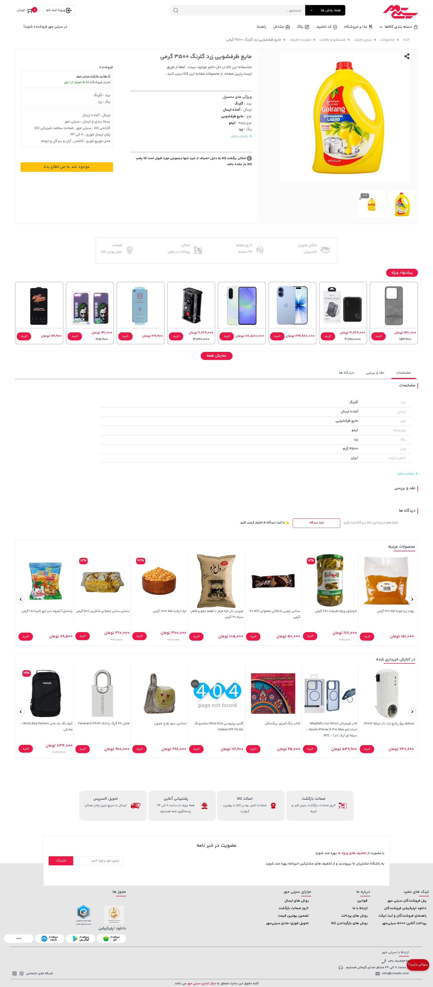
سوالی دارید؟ (418, 964)
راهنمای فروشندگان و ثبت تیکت (402, 916)
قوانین (362, 901)
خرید (378, 336)
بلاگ (300, 27)
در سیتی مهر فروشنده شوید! (45, 27)
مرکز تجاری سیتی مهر (201, 983)
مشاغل (278, 27)
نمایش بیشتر (239, 136)
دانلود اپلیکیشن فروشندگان (405, 908)
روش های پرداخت (354, 916)
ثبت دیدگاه (316, 522)
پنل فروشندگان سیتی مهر (406, 901)
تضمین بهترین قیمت (293, 916)
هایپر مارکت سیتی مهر (92, 76)
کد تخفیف (324, 27)
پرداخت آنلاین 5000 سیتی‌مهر (404, 923)
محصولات (387, 40)
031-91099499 (398, 961)
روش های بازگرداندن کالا (349, 923)
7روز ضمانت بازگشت (294, 908)
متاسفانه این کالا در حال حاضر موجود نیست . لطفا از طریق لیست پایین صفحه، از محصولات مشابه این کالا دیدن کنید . (208, 71)
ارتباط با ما (360, 908)
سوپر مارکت (363, 40)
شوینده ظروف (300, 40)
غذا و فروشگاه (355, 27)
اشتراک (61, 861)
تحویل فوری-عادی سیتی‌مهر (287, 923)
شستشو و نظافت (333, 40)
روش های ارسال (296, 901)
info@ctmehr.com (395, 973)
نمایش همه (216, 356)
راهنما (261, 27)
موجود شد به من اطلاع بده (67, 167)
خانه (406, 40)
